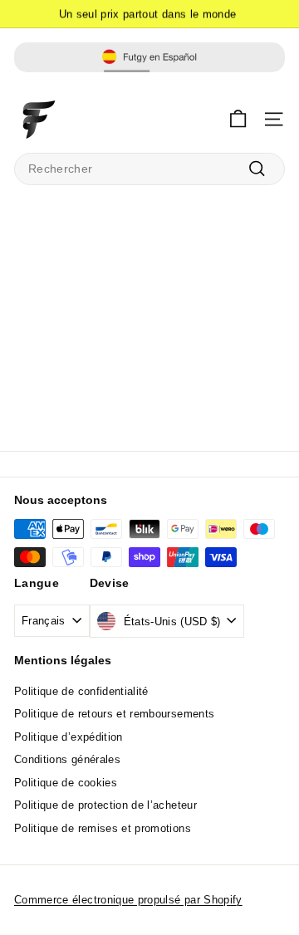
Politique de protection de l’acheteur (105, 805)
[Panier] (237, 119)
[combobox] (149, 169)
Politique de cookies (65, 782)
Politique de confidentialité (81, 691)
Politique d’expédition (68, 737)
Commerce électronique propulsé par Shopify (128, 899)
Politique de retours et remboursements (114, 713)
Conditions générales (67, 759)
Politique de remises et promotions (102, 828)
